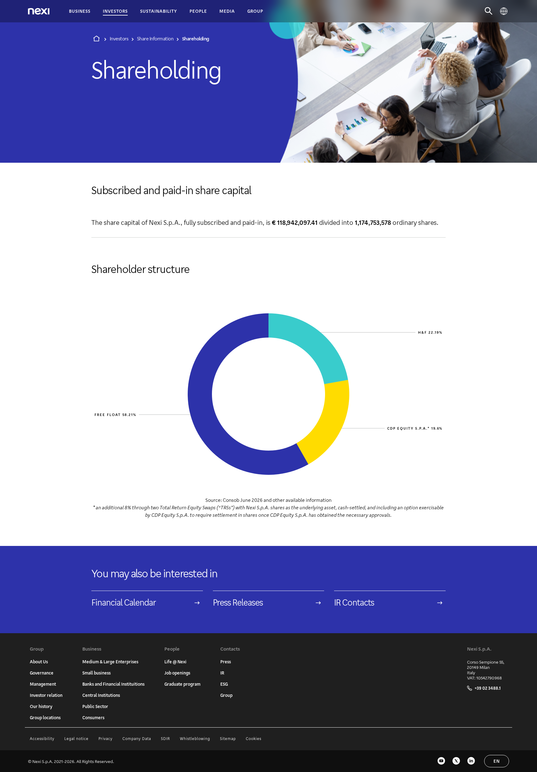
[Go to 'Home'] (96, 38)
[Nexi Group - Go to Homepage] (38, 11)
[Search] (489, 11)
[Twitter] (456, 761)
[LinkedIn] (471, 761)
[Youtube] (441, 761)
